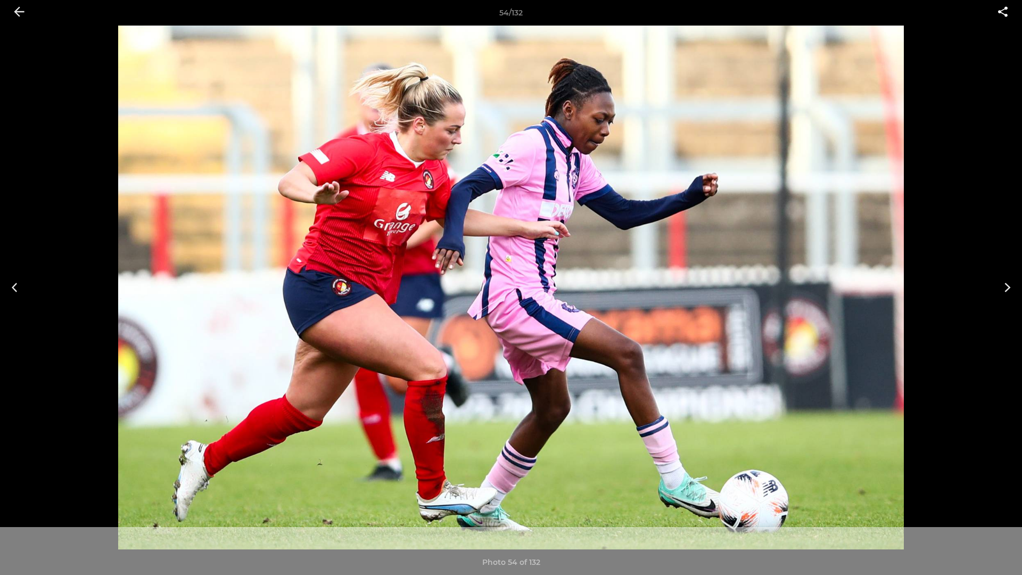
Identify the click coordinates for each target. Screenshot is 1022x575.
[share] (1002, 12)
